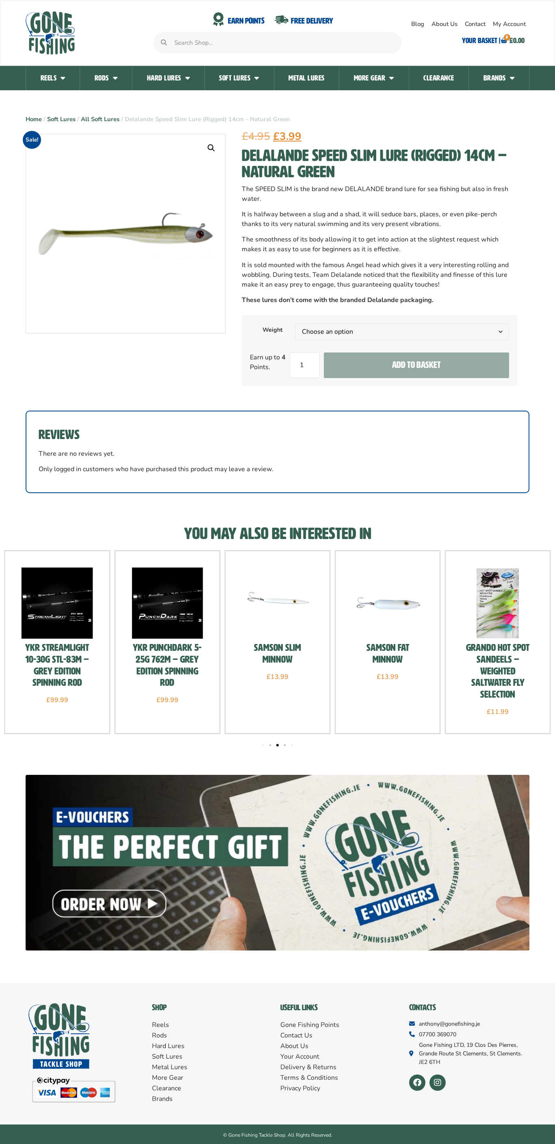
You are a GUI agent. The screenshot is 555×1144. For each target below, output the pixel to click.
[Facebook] (417, 1082)
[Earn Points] (218, 19)
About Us (444, 24)
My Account (509, 24)
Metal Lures (306, 78)
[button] (211, 148)
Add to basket (416, 365)
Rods (102, 78)
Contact (475, 24)
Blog (417, 24)
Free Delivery (312, 20)
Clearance (438, 78)
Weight (272, 330)
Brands (494, 78)
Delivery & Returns (308, 1067)
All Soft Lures (100, 119)
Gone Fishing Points (309, 1024)
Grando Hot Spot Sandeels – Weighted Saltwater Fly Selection (497, 671)
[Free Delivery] (281, 19)
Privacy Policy (300, 1088)
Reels (49, 78)
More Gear (370, 78)
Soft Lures (234, 78)
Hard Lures (164, 78)
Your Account (299, 1056)
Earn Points (246, 20)
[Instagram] (437, 1082)
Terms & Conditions (309, 1077)
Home (34, 119)
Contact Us (296, 1035)
